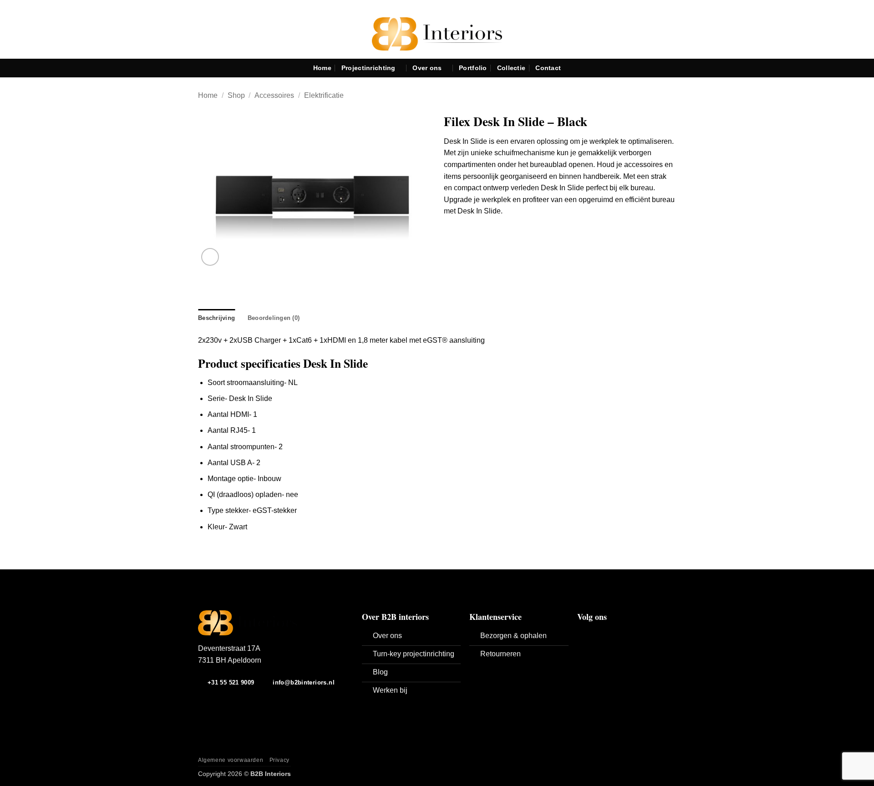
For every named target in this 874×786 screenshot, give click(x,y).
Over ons (427, 67)
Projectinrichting (368, 67)
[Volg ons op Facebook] (582, 633)
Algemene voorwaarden (230, 760)
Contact (548, 67)
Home (322, 67)
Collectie (511, 67)
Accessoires (274, 95)
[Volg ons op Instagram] (594, 633)
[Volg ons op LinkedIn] (605, 633)
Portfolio (473, 67)
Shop (236, 95)
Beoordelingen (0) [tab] (274, 317)
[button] (210, 257)
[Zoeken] (863, 68)
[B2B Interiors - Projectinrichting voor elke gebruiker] (437, 34)
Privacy (279, 760)
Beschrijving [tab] (216, 317)
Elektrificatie (324, 95)
